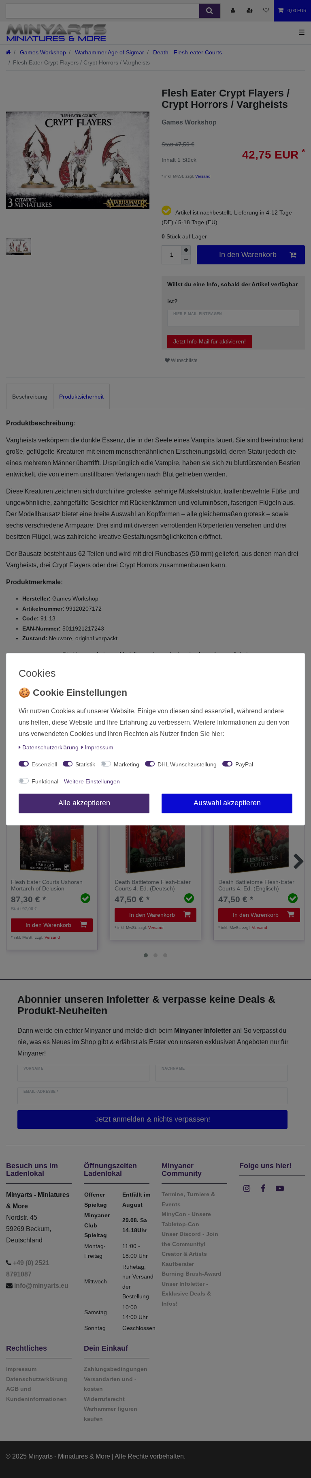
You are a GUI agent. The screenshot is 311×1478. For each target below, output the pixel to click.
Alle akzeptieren (84, 803)
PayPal (244, 764)
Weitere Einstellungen (92, 781)
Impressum (99, 747)
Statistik (85, 764)
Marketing (126, 764)
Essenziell (44, 764)
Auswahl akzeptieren (227, 803)
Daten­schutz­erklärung (50, 747)
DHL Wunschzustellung (187, 764)
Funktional (45, 781)
